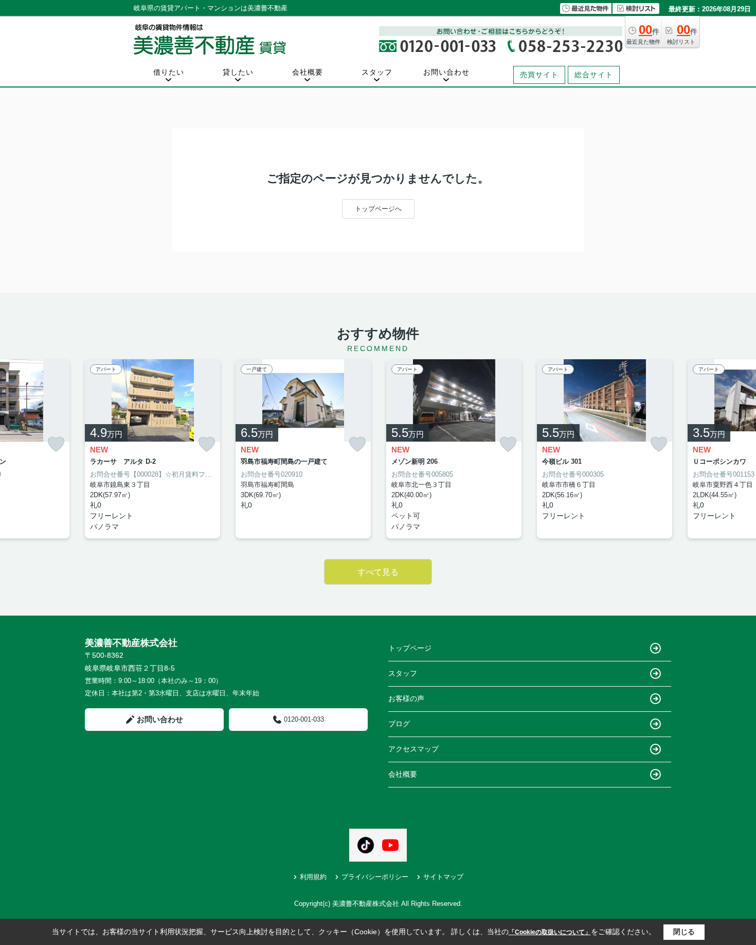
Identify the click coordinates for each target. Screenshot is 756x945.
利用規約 (313, 877)
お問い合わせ (446, 72)
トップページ (409, 648)
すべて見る (378, 572)
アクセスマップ (413, 749)
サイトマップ (443, 877)
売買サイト (539, 75)
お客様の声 (406, 698)
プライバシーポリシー (374, 877)
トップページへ (378, 209)
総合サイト (593, 75)
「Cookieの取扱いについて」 (550, 932)
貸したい (238, 72)
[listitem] (152, 449)
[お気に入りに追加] (56, 444)
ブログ (399, 724)
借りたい (168, 72)
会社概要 (307, 72)
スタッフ (377, 72)
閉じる (684, 931)
